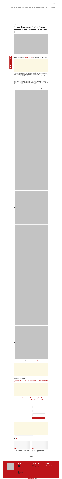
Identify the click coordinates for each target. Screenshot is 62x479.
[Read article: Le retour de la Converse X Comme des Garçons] (22, 445)
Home (14, 24)
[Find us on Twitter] (8, 3)
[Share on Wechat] (10, 63)
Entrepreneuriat (40, 7)
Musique (8, 7)
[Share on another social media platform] (10, 67)
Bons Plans (53, 7)
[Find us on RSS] (51, 465)
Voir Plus (31, 456)
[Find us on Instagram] (46, 465)
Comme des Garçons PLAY (28, 57)
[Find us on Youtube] (10, 3)
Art (34, 7)
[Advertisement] (31, 17)
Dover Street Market (18, 361)
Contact (33, 465)
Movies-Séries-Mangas (19, 7)
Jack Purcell (36, 360)
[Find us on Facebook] (5, 3)
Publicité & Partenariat (35, 466)
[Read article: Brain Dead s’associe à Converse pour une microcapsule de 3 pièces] (40, 445)
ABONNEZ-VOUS (38, 418)
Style (12, 7)
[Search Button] (56, 3)
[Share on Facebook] (10, 57)
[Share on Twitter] (10, 59)
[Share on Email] (10, 65)
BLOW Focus (47, 7)
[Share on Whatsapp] (10, 61)
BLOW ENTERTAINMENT (31, 478)
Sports (26, 7)
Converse (23, 361)
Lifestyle (31, 7)
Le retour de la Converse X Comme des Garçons (22, 450)
